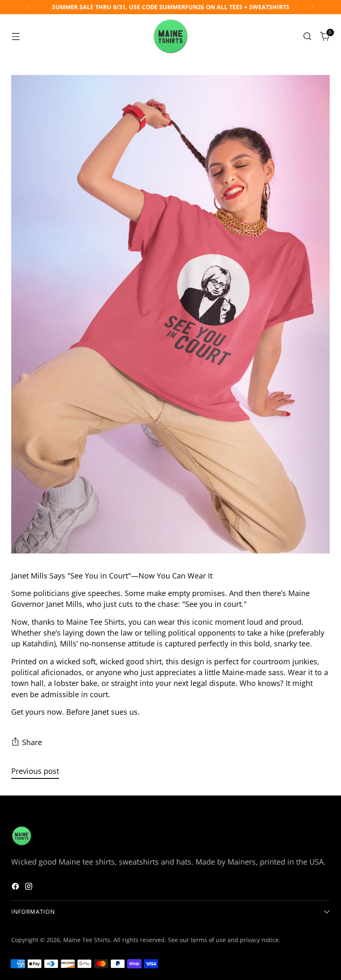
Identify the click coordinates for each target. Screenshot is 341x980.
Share (32, 742)
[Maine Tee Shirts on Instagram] (30, 887)
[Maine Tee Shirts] (170, 36)
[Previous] (29, 7)
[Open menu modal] (15, 36)
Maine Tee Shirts (86, 940)
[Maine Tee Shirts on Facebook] (16, 887)
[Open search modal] (307, 36)
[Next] (312, 7)
